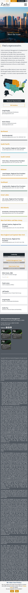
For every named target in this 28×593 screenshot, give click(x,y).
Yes (12, 591)
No (17, 591)
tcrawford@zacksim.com (8, 149)
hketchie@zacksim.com (8, 213)
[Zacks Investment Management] (5, 4)
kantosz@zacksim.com (7, 124)
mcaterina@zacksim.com (8, 227)
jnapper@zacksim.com (7, 175)
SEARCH (26, 1)
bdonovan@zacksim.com (8, 242)
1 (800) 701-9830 (15, 323)
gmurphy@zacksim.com (8, 113)
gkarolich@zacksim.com (8, 188)
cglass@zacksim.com (7, 162)
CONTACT (14, 1)
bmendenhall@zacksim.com (9, 137)
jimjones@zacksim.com (8, 200)
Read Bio (4, 277)
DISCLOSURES (21, 1)
